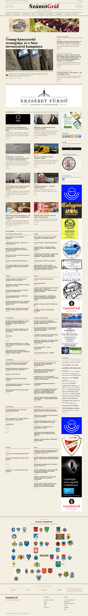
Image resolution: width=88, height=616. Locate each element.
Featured (66, 383)
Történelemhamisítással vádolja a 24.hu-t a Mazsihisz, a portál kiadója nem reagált (45, 421)
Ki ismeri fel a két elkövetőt (13, 374)
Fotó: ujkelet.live (9, 71)
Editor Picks (67, 378)
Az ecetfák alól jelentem (64, 53)
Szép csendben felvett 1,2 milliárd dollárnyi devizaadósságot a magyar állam (17, 419)
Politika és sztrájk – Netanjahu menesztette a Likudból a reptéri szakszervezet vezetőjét (17, 309)
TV (35, 360)
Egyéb (36, 234)
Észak (33, 14)
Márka (68, 393)
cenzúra (73, 373)
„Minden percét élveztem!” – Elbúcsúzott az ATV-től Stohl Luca (17, 243)
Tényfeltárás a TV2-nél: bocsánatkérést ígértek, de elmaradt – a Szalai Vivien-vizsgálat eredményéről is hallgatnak (46, 378)
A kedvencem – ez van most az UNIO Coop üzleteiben (17, 470)
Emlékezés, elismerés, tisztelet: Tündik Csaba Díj (46, 304)
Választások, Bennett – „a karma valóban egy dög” (44, 187)
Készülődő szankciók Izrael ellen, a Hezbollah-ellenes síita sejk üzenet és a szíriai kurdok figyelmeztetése (18, 303)
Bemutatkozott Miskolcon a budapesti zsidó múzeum (17, 458)
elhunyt (75, 381)
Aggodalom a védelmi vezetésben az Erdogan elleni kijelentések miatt (17, 285)
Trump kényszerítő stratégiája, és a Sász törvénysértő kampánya (24, 43)
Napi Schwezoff (68, 396)
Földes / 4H (65, 387)
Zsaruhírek (58, 14)
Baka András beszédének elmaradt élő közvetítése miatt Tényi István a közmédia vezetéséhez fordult (17, 249)
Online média (38, 406)
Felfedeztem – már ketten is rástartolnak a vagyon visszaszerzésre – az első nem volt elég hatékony (17, 158)
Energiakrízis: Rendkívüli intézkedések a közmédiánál (44, 384)
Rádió (69, 400)
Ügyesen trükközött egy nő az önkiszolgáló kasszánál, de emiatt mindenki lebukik (17, 363)
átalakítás (78, 410)
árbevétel (73, 410)
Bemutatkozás (67, 601)
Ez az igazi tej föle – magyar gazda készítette (45, 242)
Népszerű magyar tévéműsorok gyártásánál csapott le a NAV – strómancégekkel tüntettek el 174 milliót (46, 398)
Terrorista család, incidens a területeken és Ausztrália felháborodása (17, 296)
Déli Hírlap (49, 14)
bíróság (77, 371)
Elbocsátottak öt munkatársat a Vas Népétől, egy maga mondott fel (45, 465)
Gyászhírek (40, 14)
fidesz (77, 386)
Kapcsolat (79, 1)
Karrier (65, 391)
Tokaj (62, 564)
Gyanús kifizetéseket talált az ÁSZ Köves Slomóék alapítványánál (16, 410)
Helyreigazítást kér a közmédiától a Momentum (15, 237)
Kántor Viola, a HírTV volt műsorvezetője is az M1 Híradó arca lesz (18, 255)
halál (66, 389)
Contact (66, 605)
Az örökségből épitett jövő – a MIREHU (44, 353)
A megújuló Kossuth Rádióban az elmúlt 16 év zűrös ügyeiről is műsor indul (17, 129)
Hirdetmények (74, 389)
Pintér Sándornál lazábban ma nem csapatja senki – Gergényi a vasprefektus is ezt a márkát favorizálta (18, 345)
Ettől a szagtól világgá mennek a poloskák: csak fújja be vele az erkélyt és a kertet (45, 237)
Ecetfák (8, 14)
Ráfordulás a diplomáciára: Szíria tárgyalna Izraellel (44, 128)
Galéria (75, 14)
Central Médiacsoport (66, 373)
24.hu (67, 360)
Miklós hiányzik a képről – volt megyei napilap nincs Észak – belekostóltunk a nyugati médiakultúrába (46, 342)
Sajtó (35, 447)
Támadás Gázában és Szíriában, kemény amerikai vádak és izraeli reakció (16, 279)
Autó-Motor (26, 14)
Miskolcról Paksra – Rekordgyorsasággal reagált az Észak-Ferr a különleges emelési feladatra (45, 248)
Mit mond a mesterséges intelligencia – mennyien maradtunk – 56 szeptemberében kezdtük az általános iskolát (45, 322)
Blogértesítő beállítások (69, 603)
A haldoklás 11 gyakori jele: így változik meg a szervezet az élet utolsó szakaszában (46, 335)
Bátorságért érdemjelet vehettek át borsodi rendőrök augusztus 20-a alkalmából (17, 369)
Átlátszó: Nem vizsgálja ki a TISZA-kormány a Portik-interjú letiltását (46, 416)
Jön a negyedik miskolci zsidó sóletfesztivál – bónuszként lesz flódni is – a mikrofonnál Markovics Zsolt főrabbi (45, 329)
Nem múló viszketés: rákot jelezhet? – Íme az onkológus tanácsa (69, 73)
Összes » (17, 112)
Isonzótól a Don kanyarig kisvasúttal (43, 279)
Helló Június (9, 336)
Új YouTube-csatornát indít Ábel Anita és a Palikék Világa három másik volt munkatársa (45, 410)
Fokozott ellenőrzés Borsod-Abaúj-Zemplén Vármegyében (17, 390)
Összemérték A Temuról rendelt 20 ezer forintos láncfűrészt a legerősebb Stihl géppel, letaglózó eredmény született (18, 352)
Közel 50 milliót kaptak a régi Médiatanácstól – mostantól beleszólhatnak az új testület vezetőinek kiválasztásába (46, 471)
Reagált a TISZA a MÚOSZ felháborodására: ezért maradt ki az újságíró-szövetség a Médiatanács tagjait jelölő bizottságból (45, 485)
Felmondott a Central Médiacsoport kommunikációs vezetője (43, 427)
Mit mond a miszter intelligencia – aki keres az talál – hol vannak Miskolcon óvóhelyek (18, 217)
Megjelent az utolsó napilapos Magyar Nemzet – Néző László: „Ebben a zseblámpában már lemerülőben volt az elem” (46, 452)
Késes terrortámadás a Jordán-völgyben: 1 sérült (43, 157)
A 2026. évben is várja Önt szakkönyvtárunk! (17, 453)
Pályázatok (9, 406)
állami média (66, 410)
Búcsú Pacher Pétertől (40, 283)
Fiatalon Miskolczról (41, 318)
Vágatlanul (16, 14)
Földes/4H (68, 14)
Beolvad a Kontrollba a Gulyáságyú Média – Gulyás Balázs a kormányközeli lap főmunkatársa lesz (45, 364)
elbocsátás (70, 381)
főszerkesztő (72, 387)
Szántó (44, 6)
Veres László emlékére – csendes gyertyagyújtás (42, 347)
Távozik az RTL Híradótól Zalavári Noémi (16, 261)
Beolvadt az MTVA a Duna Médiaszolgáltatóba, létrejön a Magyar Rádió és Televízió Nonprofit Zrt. (46, 458)
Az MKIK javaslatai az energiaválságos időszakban (44, 310)
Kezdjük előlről (10, 424)
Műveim (8, 447)
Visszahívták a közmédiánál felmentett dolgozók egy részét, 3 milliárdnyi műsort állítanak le (45, 433)
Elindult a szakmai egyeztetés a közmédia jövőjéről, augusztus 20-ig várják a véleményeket (45, 478)
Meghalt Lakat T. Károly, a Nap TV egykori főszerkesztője (45, 216)
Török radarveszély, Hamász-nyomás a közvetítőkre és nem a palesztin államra (18, 187)
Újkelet (8, 36)
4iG (63, 360)
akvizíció (74, 360)
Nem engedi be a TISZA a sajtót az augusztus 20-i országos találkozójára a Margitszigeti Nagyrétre (17, 266)
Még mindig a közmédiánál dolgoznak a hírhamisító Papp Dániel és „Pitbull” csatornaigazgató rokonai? (44, 371)
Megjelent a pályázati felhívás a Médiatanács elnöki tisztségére (45, 440)
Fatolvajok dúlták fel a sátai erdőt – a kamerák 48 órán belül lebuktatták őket (18, 384)
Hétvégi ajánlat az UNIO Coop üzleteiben (44, 261)
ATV (78, 362)
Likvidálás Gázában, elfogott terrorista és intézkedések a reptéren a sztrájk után (69, 42)
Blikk (69, 371)
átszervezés (65, 412)
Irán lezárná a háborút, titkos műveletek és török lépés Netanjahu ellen (17, 291)
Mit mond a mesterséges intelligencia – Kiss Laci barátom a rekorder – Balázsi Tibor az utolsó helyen (17, 330)
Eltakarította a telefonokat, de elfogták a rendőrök (16, 379)
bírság (73, 371)
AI (70, 360)
